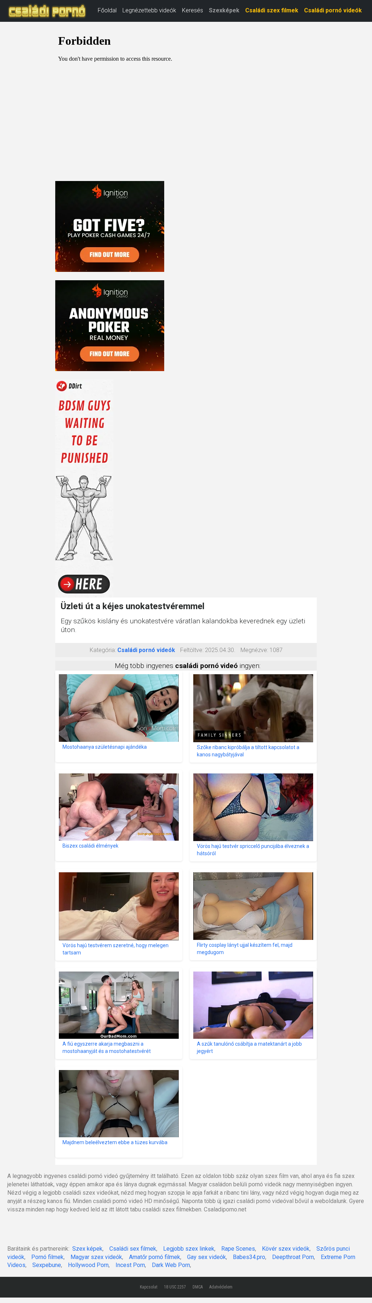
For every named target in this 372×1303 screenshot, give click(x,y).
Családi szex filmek (271, 10)
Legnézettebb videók (149, 10)
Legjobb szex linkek (188, 1248)
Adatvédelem (220, 1287)
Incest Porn (130, 1265)
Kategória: (103, 650)
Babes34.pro (249, 1257)
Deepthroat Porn (293, 1257)
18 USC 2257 (175, 1287)
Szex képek (87, 1248)
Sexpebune (46, 1265)
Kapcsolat (148, 1287)
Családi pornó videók (333, 10)
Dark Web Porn (171, 1265)
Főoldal (107, 10)
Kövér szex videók (286, 1248)
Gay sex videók (206, 1257)
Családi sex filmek (132, 1248)
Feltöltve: (191, 650)
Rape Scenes (238, 1248)
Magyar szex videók (96, 1257)
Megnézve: (254, 650)
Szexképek (224, 10)
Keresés (192, 10)
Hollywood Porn (88, 1265)
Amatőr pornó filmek (154, 1257)
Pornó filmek (47, 1257)
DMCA (198, 1287)
